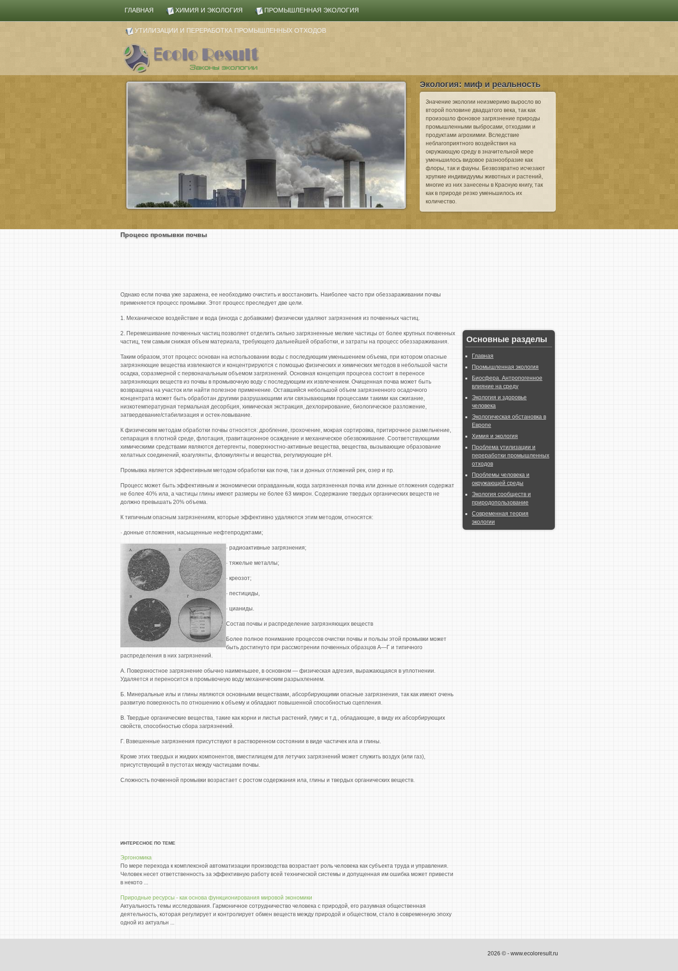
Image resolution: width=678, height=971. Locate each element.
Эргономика (136, 857)
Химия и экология (495, 436)
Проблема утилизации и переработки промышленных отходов (510, 455)
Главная (483, 356)
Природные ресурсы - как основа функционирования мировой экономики (216, 897)
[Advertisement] (288, 263)
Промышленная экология (505, 367)
